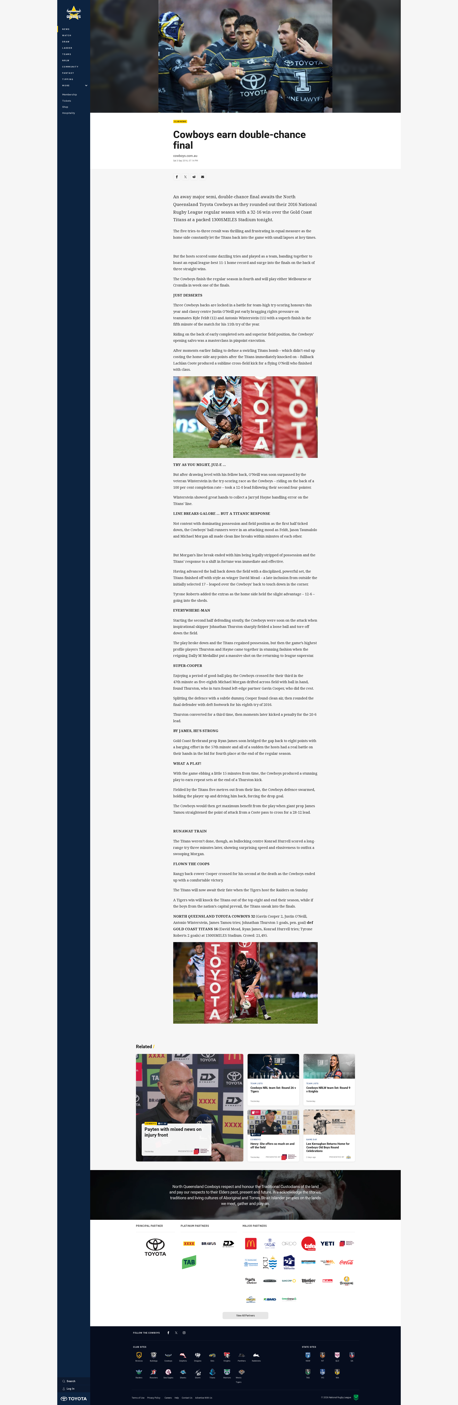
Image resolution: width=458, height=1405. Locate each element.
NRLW (66, 60)
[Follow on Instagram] (184, 1332)
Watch (67, 35)
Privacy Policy (153, 1397)
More (66, 85)
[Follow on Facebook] (168, 1332)
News (66, 29)
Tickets (66, 100)
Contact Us (187, 1397)
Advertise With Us (203, 1397)
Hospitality (68, 113)
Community (70, 66)
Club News (180, 121)
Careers (168, 1397)
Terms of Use (138, 1397)
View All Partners (245, 1315)
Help (177, 1397)
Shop (65, 106)
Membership (69, 94)
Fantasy (68, 73)
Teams (66, 54)
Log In (71, 1388)
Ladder (67, 48)
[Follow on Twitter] (176, 1332)
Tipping (67, 79)
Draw (66, 41)
